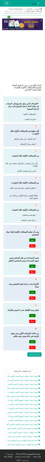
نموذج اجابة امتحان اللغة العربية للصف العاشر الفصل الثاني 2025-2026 (21, 396)
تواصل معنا (8, 456)
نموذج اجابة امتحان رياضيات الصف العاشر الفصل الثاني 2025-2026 (21, 384)
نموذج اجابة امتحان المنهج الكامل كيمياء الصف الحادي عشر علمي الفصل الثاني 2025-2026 (21, 400)
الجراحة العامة (30, 119)
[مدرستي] (36, 3)
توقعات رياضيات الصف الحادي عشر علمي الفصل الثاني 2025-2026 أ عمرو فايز (21, 436)
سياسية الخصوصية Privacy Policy (28, 454)
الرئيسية (37, 9)
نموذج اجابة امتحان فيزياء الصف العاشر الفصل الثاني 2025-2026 (21, 424)
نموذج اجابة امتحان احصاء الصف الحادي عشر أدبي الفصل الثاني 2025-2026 (21, 408)
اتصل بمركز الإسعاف (28, 144)
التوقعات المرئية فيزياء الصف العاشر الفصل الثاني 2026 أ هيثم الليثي (21, 428)
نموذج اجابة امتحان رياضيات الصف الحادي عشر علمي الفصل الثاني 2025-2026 (21, 412)
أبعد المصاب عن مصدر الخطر (25, 139)
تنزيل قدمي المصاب (28, 220)
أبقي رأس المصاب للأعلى (26, 171)
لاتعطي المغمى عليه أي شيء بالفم (23, 188)
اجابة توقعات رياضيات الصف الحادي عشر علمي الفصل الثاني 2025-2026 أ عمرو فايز (21, 432)
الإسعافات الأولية (29, 114)
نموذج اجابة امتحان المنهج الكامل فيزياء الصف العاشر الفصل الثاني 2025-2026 (21, 416)
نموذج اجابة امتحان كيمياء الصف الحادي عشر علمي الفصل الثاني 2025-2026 (21, 404)
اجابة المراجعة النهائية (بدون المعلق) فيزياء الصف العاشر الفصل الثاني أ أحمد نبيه (21, 440)
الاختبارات (29, 9)
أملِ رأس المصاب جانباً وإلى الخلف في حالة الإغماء (22, 165)
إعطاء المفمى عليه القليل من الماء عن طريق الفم (23, 197)
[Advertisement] (22, 55)
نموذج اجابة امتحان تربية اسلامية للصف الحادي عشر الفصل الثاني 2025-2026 (21, 380)
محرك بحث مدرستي (22, 456)
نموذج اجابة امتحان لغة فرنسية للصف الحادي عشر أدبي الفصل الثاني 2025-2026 (21, 388)
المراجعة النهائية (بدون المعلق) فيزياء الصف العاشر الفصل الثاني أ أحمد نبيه (21, 444)
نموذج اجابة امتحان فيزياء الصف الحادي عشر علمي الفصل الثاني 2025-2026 (21, 392)
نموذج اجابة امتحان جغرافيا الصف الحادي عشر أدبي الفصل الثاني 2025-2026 (21, 420)
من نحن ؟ (9, 454)
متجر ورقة (37, 456)
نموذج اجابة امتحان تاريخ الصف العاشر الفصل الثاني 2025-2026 (21, 376)
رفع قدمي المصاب (29, 215)
